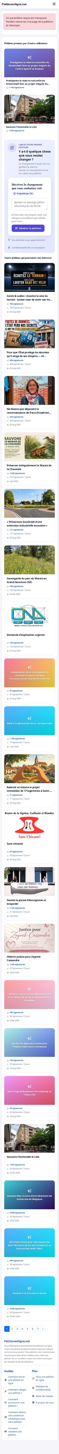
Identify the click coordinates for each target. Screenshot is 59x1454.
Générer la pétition (30, 228)
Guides (8, 1371)
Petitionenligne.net (14, 4)
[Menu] (54, 4)
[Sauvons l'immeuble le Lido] (29, 114)
